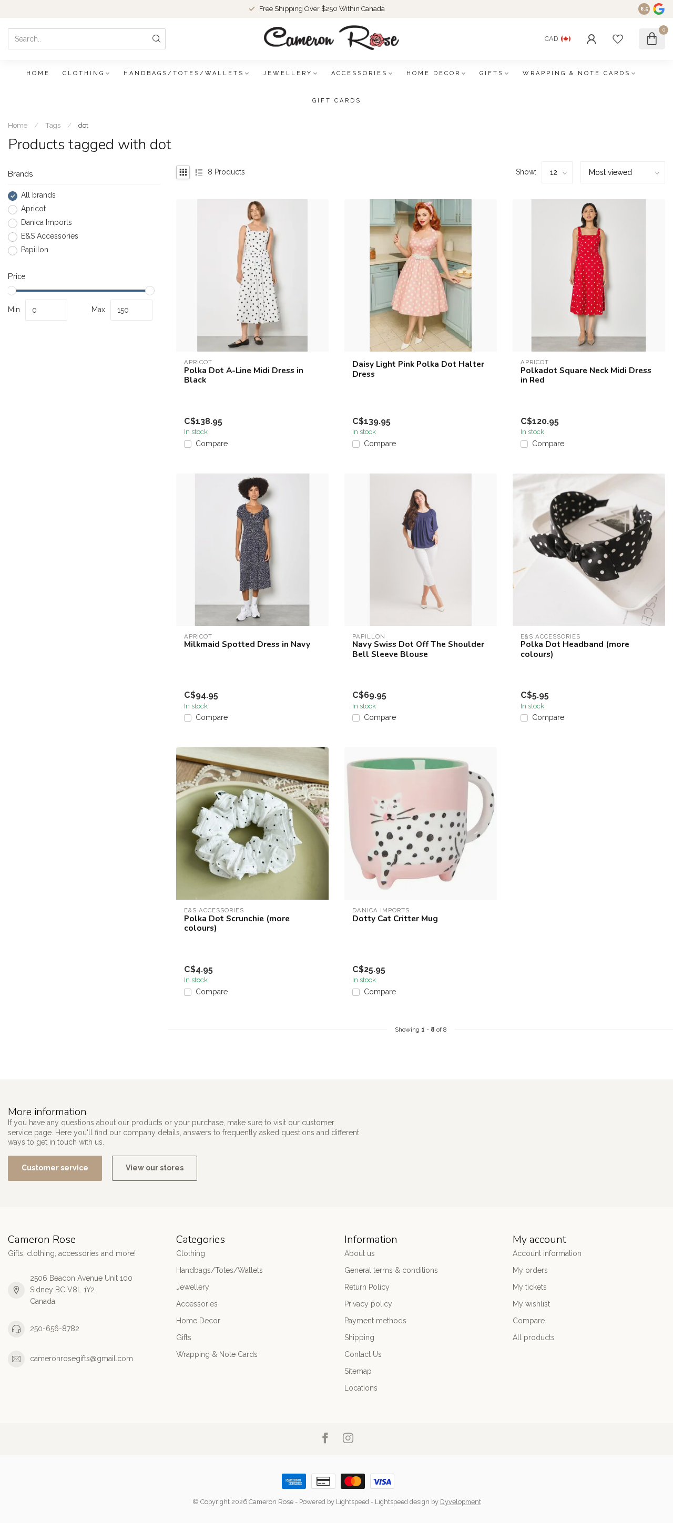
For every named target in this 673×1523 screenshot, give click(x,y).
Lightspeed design (402, 1502)
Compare (212, 444)
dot (83, 125)
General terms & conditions (391, 1270)
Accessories (359, 73)
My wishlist (531, 1304)
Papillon (34, 250)
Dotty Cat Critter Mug (395, 918)
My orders (530, 1270)
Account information (547, 1253)
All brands (38, 196)
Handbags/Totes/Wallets (184, 73)
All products (534, 1337)
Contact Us (363, 1354)
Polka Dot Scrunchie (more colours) (237, 923)
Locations (361, 1388)
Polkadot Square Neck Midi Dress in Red (586, 375)
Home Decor (433, 73)
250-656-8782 (54, 1328)
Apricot (33, 209)
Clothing (84, 73)
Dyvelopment (460, 1502)
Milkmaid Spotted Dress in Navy (247, 644)
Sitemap (358, 1371)
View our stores (154, 1168)
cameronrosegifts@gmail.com (81, 1358)
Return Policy (367, 1287)
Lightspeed (352, 1502)
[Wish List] (618, 38)
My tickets (530, 1287)
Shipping (359, 1337)
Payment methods (375, 1320)
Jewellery (287, 73)
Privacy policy (368, 1304)
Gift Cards (336, 100)
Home (38, 73)
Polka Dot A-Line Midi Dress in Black (243, 375)
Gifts (492, 73)
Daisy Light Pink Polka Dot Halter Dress (418, 369)
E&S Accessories (49, 237)
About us (359, 1253)
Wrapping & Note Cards (576, 73)
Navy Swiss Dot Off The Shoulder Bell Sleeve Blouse (418, 649)
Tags (52, 125)
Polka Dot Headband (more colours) (575, 649)
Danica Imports (46, 223)
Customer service (55, 1168)
